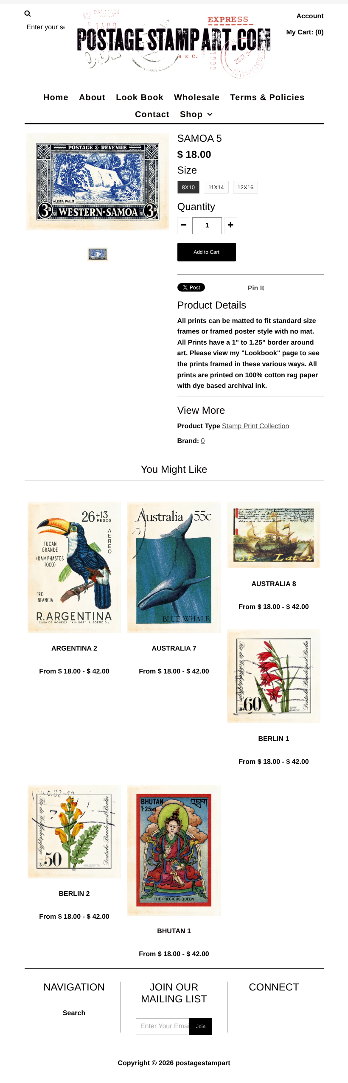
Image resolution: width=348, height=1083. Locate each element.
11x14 (216, 187)
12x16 (246, 187)
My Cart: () (304, 32)
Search (74, 1013)
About (92, 97)
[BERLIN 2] (74, 885)
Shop (191, 114)
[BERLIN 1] (273, 729)
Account (310, 16)
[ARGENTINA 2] (74, 639)
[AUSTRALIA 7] (174, 639)
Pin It (256, 288)
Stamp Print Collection (255, 426)
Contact (152, 114)
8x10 (188, 187)
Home (56, 97)
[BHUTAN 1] (174, 922)
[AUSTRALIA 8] (273, 574)
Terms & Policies (267, 97)
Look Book (139, 97)
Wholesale (197, 97)
